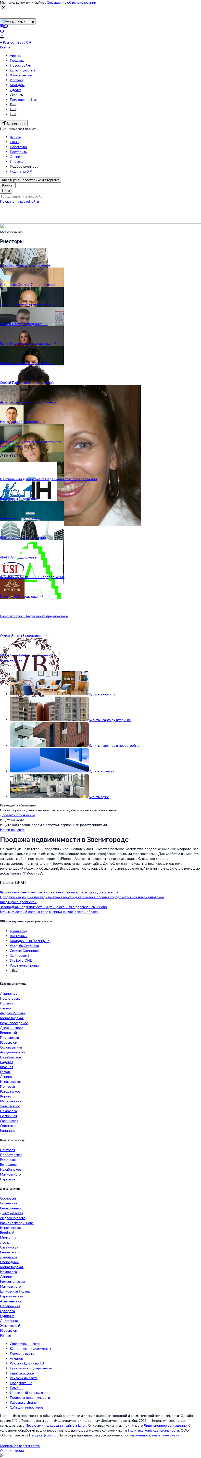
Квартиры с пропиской (18, 901)
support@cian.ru (44, 1435)
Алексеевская (10, 1301)
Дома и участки (22, 70)
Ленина (6, 1076)
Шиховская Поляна (15, 1291)
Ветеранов (8, 1164)
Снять (14, 142)
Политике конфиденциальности (153, 1430)
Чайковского (10, 1106)
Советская (8, 1125)
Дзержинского (11, 1027)
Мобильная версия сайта (20, 1445)
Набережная (10, 1306)
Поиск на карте (22, 1353)
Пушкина (7, 1315)
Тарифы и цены (22, 1373)
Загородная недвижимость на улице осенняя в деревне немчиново (53, 906)
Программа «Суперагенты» (31, 1368)
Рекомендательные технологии (154, 1435)
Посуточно (18, 146)
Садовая (6, 1062)
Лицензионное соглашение (165, 1425)
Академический (12, 1052)
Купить (15, 137)
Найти (34, 201)
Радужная (8, 1159)
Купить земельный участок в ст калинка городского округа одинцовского (59, 892)
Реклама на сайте (24, 1378)
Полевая (6, 1003)
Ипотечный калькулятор (29, 1392)
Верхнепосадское (14, 1022)
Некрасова (8, 1110)
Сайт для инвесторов (27, 1407)
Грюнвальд (18, 931)
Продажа (17, 60)
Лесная (5, 1008)
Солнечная (8, 1115)
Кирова (6, 1096)
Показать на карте (14, 201)
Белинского (9, 1252)
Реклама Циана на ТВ (27, 1363)
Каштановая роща (24, 965)
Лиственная (9, 1320)
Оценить (17, 156)
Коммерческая (21, 75)
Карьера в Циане (23, 1402)
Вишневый (8, 1032)
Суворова (7, 1310)
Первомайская (11, 1296)
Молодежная (10, 1101)
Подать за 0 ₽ (21, 171)
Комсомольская (12, 1281)
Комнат (8, 185)
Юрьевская (9, 1042)
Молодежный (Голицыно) (30, 940)
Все (14, 970)
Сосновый (8, 1198)
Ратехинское (10, 1091)
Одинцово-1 (19, 955)
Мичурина (8, 1237)
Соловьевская (11, 1047)
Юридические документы (30, 1348)
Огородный (9, 1262)
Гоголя (5, 1071)
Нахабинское (10, 1057)
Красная (6, 1066)
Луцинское (8, 993)
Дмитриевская (11, 1213)
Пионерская (9, 1037)
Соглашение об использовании (71, 2)
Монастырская (12, 1017)
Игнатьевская (11, 1081)
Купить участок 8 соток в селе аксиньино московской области (50, 911)
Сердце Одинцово (24, 950)
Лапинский (8, 1276)
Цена (6, 190)
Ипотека (16, 80)
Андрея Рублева (12, 1013)
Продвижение (21, 1382)
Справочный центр (25, 1343)
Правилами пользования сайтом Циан (55, 1425)
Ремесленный (11, 1208)
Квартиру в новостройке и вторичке (30, 179)
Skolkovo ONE (21, 960)
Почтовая (7, 1086)
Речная (5, 1335)
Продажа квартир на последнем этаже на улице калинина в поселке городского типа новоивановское (82, 897)
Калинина (7, 1130)
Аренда (16, 55)
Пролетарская (11, 998)
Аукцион (16, 1358)
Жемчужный (10, 1325)
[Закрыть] (3, 7)
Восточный (18, 935)
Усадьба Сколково (24, 945)
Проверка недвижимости (30, 1397)
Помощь (16, 1387)
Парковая (7, 1179)
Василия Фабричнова (17, 1222)
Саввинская (9, 1120)
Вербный (7, 1232)
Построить (18, 151)
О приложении (12, 1450)
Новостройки (20, 65)
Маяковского (10, 1174)
